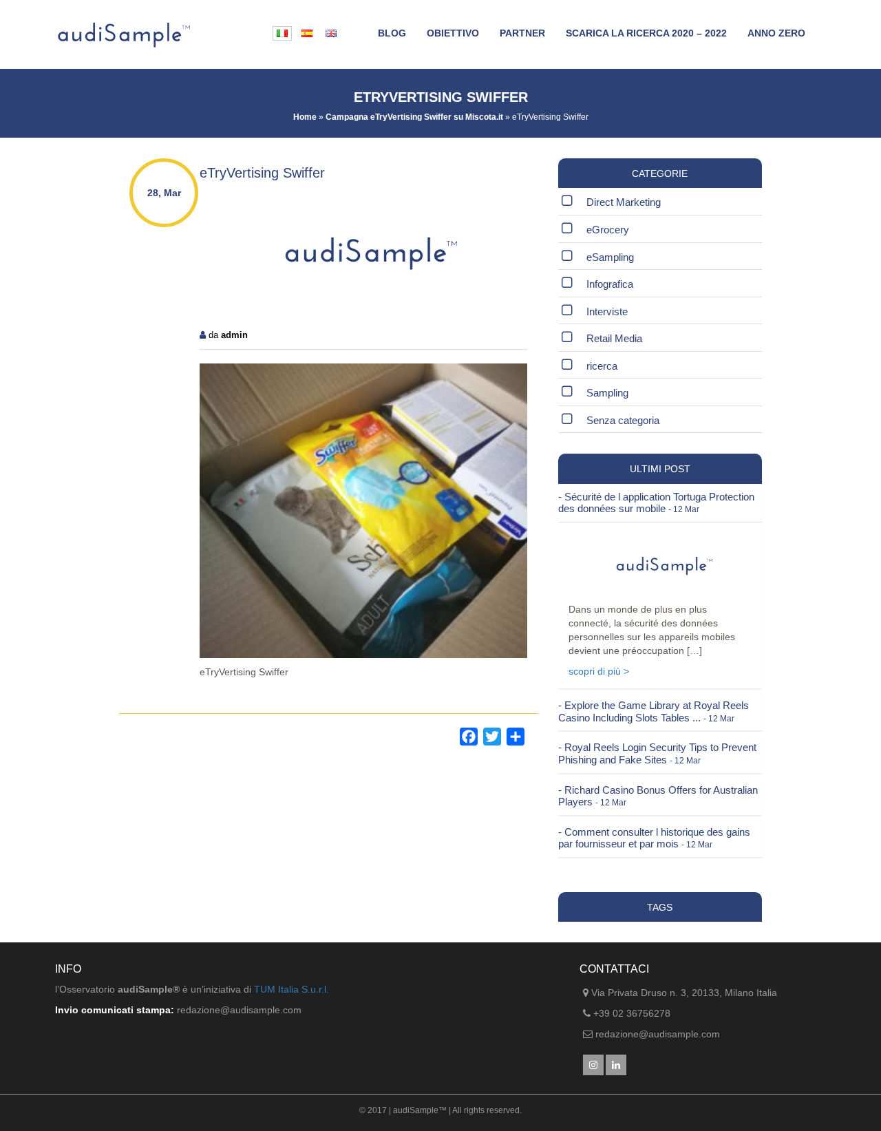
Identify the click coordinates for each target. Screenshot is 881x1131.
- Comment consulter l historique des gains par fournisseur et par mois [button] (654, 838)
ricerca (601, 366)
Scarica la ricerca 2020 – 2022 (646, 33)
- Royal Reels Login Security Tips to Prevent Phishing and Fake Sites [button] (657, 753)
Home (305, 117)
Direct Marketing (623, 202)
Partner (522, 33)
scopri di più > (599, 671)
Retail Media (614, 338)
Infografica (609, 284)
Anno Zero (776, 33)
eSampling (610, 257)
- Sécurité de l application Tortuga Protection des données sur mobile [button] (656, 503)
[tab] (660, 503)
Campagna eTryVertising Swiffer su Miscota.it (414, 117)
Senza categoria (622, 420)
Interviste (607, 311)
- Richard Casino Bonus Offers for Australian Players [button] (658, 796)
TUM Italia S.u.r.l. (291, 989)
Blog (392, 33)
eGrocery (607, 229)
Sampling (607, 393)
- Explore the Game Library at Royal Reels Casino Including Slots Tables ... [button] (653, 711)
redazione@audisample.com (657, 1033)
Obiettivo (453, 33)
